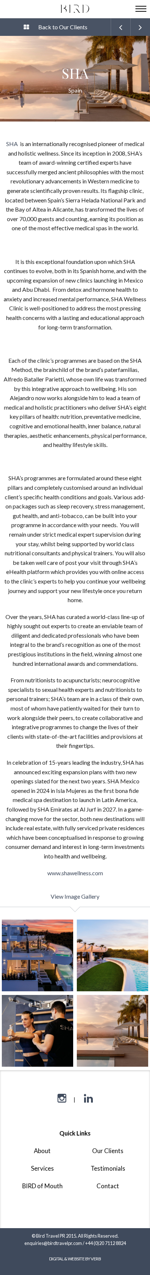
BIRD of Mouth (42, 1186)
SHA (12, 143)
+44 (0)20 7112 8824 (105, 1243)
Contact (107, 1186)
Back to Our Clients (62, 26)
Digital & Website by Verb (75, 1258)
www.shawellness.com (75, 872)
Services (42, 1168)
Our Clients (107, 1151)
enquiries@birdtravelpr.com (53, 1243)
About (42, 1151)
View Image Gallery (75, 896)
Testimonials (108, 1168)
